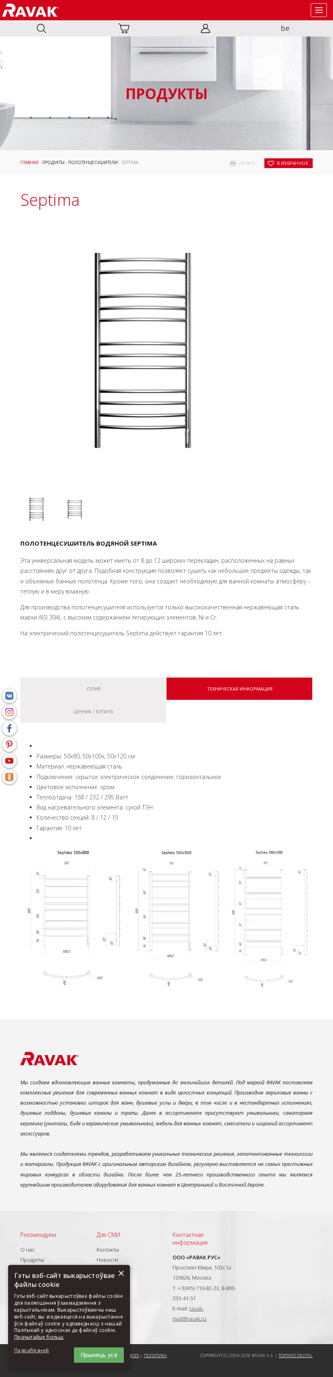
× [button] (121, 1274)
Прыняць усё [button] (98, 1355)
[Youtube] (9, 760)
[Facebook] (9, 728)
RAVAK (30, 10)
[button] (36, 1350)
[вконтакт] (9, 695)
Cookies (130, 1355)
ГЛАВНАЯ (29, 162)
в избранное (293, 163)
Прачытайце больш (39, 1337)
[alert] (69, 1317)
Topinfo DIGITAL (296, 1355)
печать (247, 163)
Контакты (108, 1249)
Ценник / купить (94, 711)
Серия (93, 689)
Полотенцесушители (93, 162)
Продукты (53, 162)
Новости (107, 1259)
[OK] (9, 777)
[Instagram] (9, 712)
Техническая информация (239, 689)
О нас (27, 1249)
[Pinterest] (9, 744)
